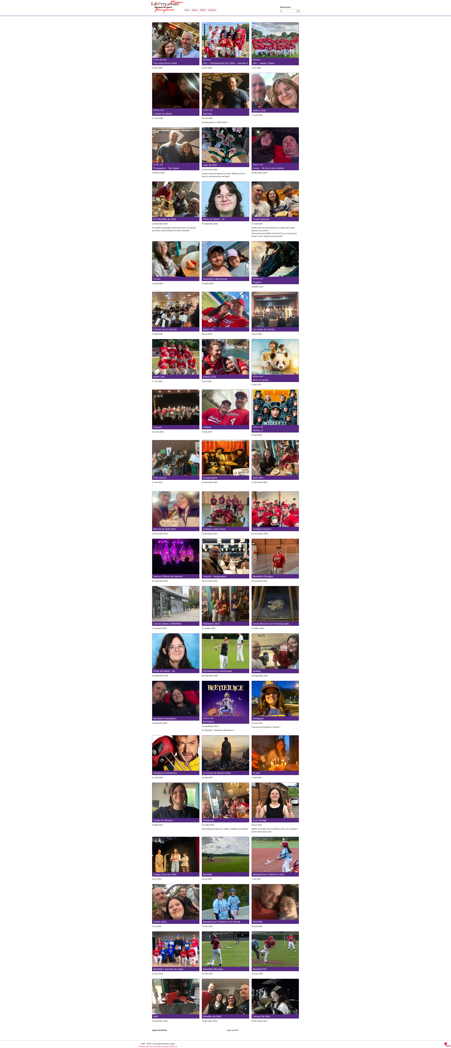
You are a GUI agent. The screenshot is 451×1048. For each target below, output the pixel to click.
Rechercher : (286, 7)
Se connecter (155, 1047)
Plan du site (143, 1047)
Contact (165, 1047)
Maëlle (203, 10)
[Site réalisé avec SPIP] (447, 1045)
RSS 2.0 (173, 1047)
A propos (212, 10)
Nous (187, 10)
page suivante (232, 1030)
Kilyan (194, 10)
